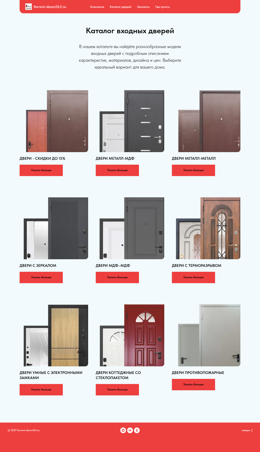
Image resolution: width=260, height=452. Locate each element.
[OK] (137, 430)
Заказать (143, 7)
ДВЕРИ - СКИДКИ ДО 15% (42, 158)
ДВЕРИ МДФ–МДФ (113, 265)
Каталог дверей (120, 7)
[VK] (130, 430)
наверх (246, 430)
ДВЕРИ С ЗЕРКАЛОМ (38, 265)
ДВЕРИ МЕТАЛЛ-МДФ (115, 158)
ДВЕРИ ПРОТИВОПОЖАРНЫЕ (198, 372)
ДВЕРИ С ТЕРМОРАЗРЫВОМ (196, 265)
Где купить (162, 7)
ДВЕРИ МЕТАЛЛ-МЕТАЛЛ (194, 158)
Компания (97, 7)
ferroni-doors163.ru (50, 6)
